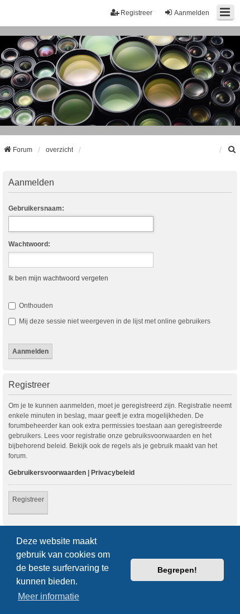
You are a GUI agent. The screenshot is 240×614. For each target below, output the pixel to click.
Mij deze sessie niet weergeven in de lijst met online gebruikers (113, 321)
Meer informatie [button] (48, 596)
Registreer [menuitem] (136, 13)
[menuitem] (232, 150)
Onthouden (35, 306)
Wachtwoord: (29, 244)
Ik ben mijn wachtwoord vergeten (58, 278)
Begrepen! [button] (177, 569)
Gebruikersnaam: (36, 208)
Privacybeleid (113, 473)
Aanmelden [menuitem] (191, 13)
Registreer (28, 499)
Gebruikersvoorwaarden (47, 473)
